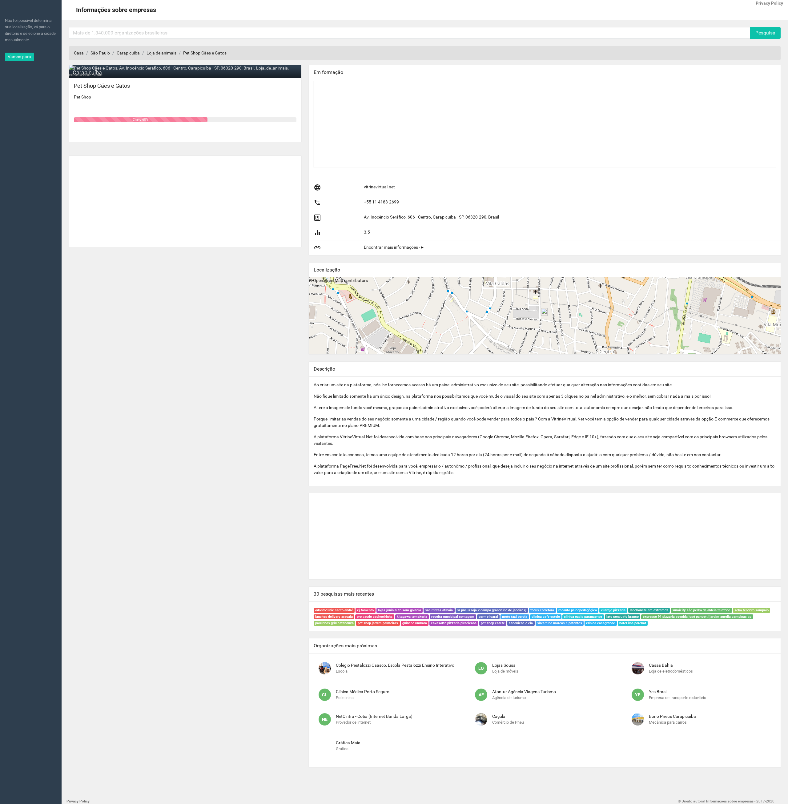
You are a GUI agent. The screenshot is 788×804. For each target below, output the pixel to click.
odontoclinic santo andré (334, 610)
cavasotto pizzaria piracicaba (453, 623)
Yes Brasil (658, 691)
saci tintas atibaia (439, 610)
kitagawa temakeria (412, 617)
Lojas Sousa (504, 665)
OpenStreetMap (328, 280)
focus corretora (542, 610)
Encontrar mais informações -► (394, 247)
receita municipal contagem (452, 617)
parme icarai (488, 617)
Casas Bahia (661, 665)
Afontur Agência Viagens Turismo (524, 691)
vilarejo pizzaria (613, 610)
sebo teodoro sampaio (751, 610)
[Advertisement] (185, 199)
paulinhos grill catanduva (334, 623)
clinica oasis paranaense (583, 617)
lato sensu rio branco (622, 617)
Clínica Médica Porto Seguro (362, 691)
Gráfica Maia (348, 742)
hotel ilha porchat (632, 623)
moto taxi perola (514, 617)
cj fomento (365, 610)
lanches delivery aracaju (334, 617)
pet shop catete (493, 623)
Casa (79, 52)
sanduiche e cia (521, 623)
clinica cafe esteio (546, 617)
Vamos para (19, 56)
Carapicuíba (128, 52)
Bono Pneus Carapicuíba (672, 716)
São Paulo (100, 52)
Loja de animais (161, 52)
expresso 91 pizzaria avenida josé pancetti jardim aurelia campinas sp (697, 617)
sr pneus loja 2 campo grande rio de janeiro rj (491, 610)
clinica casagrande (600, 623)
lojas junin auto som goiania (399, 610)
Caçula (498, 716)
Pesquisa (765, 33)
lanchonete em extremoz (649, 610)
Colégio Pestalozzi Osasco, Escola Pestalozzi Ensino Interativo (395, 665)
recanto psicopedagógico (577, 610)
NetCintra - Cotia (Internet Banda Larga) (374, 716)
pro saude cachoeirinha (374, 617)
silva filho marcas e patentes (559, 623)
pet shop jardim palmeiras (378, 623)
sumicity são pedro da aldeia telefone (701, 610)
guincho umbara (414, 623)
